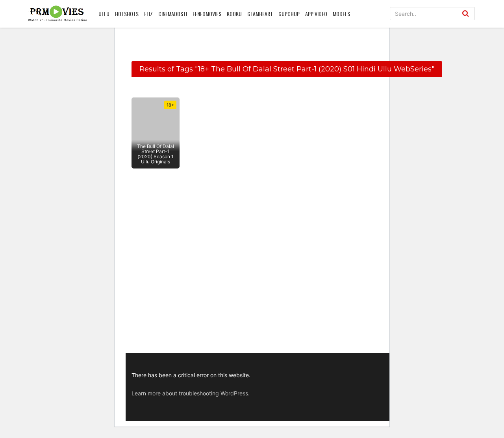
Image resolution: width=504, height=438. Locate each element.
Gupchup (289, 13)
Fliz (148, 13)
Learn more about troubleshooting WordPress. (191, 393)
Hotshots (127, 13)
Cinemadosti (172, 13)
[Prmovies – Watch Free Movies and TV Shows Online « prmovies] (58, 13)
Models (341, 13)
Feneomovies (207, 13)
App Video (316, 13)
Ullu (103, 13)
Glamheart (260, 13)
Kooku (234, 13)
